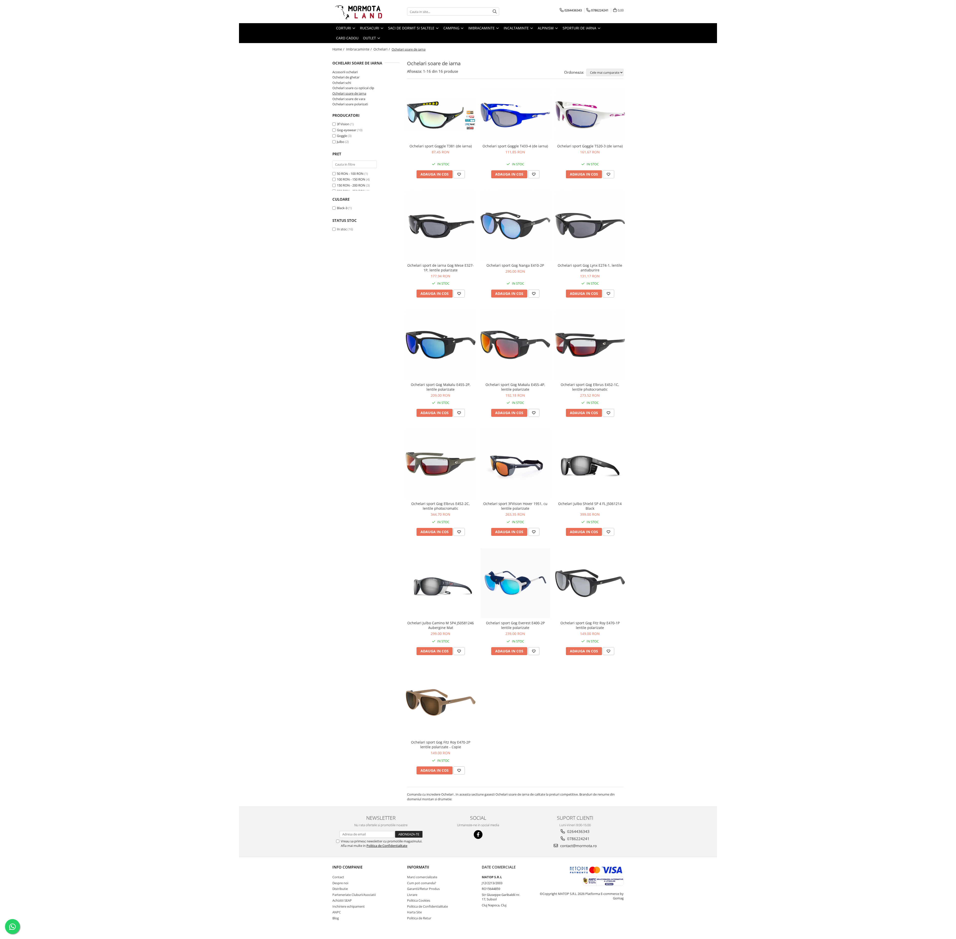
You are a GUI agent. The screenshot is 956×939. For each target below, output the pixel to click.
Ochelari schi (341, 82)
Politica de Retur (419, 918)
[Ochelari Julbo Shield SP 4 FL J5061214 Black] (590, 464)
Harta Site (414, 912)
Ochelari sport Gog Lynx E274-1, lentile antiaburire (590, 267)
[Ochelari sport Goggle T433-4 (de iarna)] (515, 115)
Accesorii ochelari (345, 72)
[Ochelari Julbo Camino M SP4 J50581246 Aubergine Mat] (441, 583)
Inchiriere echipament (348, 906)
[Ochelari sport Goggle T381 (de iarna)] (441, 115)
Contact (338, 877)
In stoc (342, 229)
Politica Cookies (418, 900)
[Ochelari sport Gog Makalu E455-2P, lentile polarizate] (441, 345)
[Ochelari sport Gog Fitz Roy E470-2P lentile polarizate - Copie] (441, 702)
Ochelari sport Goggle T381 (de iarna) (441, 146)
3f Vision (343, 124)
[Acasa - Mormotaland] (357, 11)
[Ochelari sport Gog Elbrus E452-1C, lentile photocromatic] (590, 345)
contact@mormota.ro (578, 845)
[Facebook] (478, 834)
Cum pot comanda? (421, 883)
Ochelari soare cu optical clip (353, 88)
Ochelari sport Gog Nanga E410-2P (515, 265)
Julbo (340, 141)
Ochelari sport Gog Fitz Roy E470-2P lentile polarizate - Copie (440, 744)
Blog (335, 918)
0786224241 (578, 838)
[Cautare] (494, 11)
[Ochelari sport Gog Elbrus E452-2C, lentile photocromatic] (441, 464)
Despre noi (340, 883)
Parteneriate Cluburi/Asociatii (354, 894)
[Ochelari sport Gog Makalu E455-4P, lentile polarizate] (515, 345)
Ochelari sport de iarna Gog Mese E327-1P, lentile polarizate (440, 267)
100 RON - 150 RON (351, 179)
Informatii (418, 867)
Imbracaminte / (359, 49)
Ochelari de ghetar (345, 77)
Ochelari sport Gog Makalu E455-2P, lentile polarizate (441, 387)
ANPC (336, 912)
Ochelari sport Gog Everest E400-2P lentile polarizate (515, 625)
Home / (338, 49)
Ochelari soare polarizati (350, 104)
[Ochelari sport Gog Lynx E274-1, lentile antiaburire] (590, 225)
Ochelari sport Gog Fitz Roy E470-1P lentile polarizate (590, 625)
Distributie (340, 888)
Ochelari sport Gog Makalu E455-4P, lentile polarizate (515, 387)
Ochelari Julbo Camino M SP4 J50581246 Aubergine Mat (440, 625)
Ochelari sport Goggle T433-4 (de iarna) (515, 146)
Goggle (342, 135)
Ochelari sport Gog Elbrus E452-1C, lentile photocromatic (590, 387)
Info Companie (347, 867)
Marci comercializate (422, 877)
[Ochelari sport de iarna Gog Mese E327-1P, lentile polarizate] (441, 225)
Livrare (412, 894)
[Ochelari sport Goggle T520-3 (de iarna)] (590, 115)
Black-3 (342, 208)
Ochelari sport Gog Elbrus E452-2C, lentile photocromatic (440, 506)
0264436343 (578, 831)
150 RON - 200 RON (351, 185)
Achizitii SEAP (342, 900)
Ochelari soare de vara (348, 99)
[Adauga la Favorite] (459, 174)
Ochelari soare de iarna (349, 93)
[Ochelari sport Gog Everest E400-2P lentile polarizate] (515, 583)
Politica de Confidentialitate (386, 845)
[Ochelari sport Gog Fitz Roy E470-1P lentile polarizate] (590, 583)
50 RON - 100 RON (350, 173)
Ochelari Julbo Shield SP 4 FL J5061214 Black (590, 506)
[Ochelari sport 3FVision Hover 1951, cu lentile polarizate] (515, 464)
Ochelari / (382, 49)
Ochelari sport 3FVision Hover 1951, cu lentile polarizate (515, 506)
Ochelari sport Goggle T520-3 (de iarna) (590, 146)
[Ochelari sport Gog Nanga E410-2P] (515, 225)
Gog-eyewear (346, 130)
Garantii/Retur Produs (423, 888)
